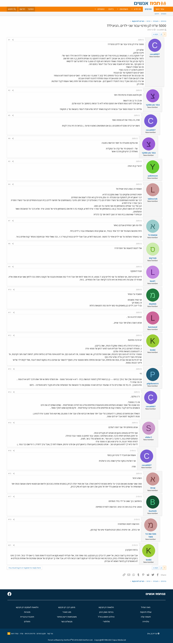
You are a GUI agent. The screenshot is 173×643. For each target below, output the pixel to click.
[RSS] (8, 633)
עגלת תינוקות (146, 612)
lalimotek (152, 198)
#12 (9, 335)
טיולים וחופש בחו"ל (106, 617)
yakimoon (153, 175)
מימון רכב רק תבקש (66, 607)
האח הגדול (145, 607)
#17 (9, 496)
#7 (9, 221)
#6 (9, 138)
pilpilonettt (153, 383)
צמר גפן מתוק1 (153, 104)
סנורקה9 (153, 258)
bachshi (153, 510)
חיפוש (157, 13)
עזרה (21, 633)
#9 (9, 267)
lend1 (152, 281)
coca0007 (160, 29)
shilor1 (148, 437)
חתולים (27, 621)
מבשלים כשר (66, 621)
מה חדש (137, 9)
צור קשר (50, 633)
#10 (9, 289)
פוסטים (163, 13)
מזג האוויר (66, 612)
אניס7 (152, 488)
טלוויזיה (145, 621)
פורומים (148, 9)
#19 (9, 519)
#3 (9, 161)
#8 (9, 243)
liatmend (152, 327)
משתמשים (124, 9)
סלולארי (106, 621)
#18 (9, 450)
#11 (9, 312)
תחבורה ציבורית (27, 617)
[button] (132, 9)
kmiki (152, 349)
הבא (156, 34)
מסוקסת (152, 304)
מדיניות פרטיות (30, 633)
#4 (9, 184)
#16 (9, 423)
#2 (9, 90)
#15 (9, 473)
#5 (9, 115)
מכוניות (27, 612)
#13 (9, 369)
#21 (9, 545)
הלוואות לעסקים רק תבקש (27, 607)
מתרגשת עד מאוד (150, 535)
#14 (9, 392)
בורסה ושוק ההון (106, 612)
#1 (9, 40)
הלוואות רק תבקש (106, 607)
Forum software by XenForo (70, 640)
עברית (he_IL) (152, 633)
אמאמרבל (152, 235)
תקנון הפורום (41, 633)
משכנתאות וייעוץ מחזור (67, 617)
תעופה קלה (146, 617)
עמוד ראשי (160, 9)
